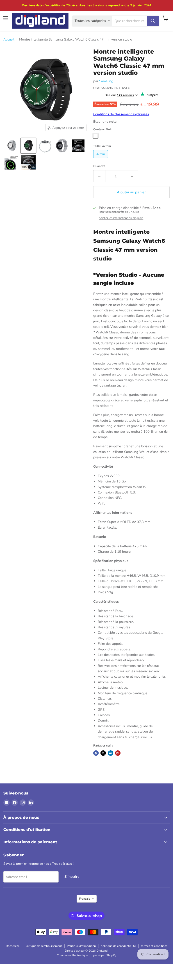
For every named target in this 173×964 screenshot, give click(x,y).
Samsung (106, 81)
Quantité (99, 166)
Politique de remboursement (43, 946)
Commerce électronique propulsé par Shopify (86, 955)
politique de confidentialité (118, 946)
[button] (11, 145)
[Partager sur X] (103, 753)
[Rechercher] (153, 21)
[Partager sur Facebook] (96, 753)
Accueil (8, 39)
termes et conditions (154, 946)
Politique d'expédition (81, 946)
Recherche (13, 946)
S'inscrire (72, 876)
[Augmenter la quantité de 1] (132, 176)
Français (84, 899)
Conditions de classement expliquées (121, 114)
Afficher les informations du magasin (121, 218)
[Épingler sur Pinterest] (118, 753)
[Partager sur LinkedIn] (110, 753)
